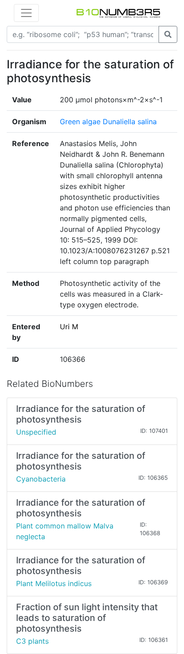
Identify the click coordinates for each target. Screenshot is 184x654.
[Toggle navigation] (26, 13)
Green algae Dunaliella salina (108, 121)
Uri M (69, 326)
